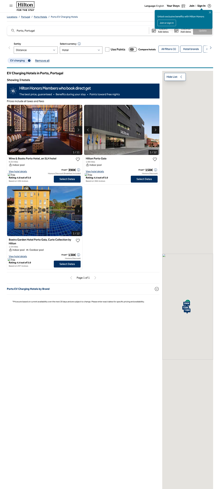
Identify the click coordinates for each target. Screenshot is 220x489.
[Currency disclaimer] (79, 44)
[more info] (78, 170)
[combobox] (77, 30)
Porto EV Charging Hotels (64, 16)
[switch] (133, 49)
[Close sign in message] (210, 12)
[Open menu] (11, 5)
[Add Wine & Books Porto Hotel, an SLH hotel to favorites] (78, 159)
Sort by (17, 43)
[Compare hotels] (133, 49)
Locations (12, 16)
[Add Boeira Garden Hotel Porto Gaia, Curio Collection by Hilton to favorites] (78, 240)
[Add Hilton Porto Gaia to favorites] (155, 159)
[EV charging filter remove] (29, 61)
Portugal (25, 16)
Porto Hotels (40, 16)
